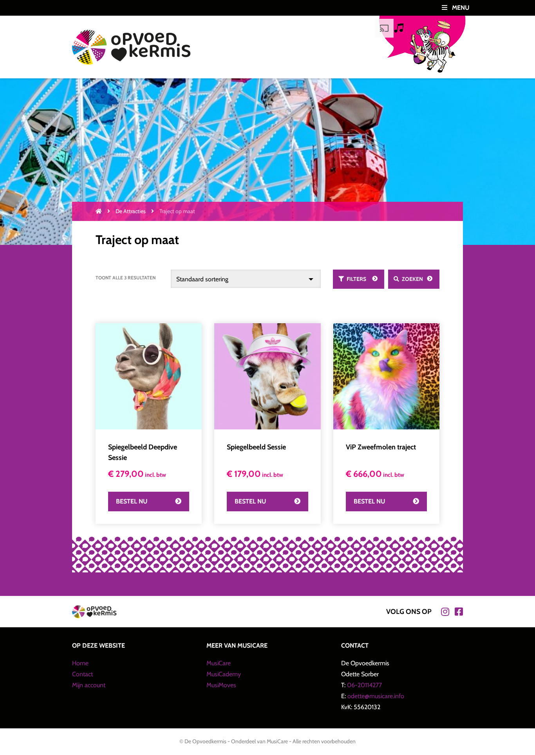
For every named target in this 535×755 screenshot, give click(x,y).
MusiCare (218, 663)
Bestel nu (131, 501)
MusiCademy (223, 674)
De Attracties (131, 211)
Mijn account (88, 685)
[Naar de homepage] (99, 211)
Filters (356, 278)
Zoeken (412, 278)
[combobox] (246, 279)
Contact (82, 674)
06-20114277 (364, 685)
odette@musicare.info (375, 696)
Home (80, 663)
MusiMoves (221, 685)
